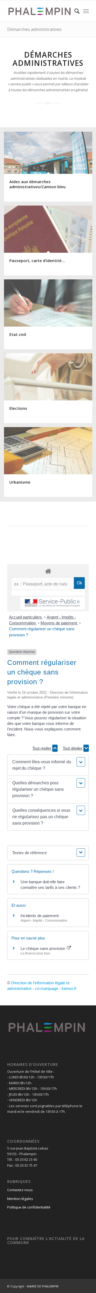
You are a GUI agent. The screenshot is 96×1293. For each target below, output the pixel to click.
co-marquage (46, 988)
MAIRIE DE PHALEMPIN (42, 1286)
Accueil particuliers (26, 617)
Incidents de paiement (40, 915)
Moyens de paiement (59, 623)
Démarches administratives (34, 29)
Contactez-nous (20, 1189)
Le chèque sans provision (43, 948)
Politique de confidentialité (28, 1207)
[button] (48, 765)
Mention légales (20, 1198)
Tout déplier (73, 748)
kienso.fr (69, 988)
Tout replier (42, 748)
